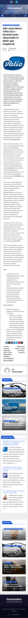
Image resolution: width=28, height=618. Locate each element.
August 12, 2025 (9, 552)
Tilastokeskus (7, 562)
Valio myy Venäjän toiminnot (11, 408)
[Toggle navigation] (13, 16)
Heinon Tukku (6, 25)
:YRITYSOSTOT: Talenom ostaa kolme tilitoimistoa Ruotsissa (13, 425)
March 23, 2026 (9, 535)
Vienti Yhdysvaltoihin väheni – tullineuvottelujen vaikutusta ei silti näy (14, 567)
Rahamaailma (14, 8)
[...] (16, 463)
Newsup (22, 609)
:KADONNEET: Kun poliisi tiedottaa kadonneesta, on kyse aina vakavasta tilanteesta (13, 469)
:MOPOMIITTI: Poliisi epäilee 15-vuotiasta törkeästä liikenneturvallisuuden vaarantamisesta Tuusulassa (14, 443)
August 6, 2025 (9, 588)
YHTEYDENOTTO (16, 614)
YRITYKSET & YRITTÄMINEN (9, 388)
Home (9, 614)
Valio (11, 25)
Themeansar (14, 611)
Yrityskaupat (16, 25)
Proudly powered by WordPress (10, 609)
